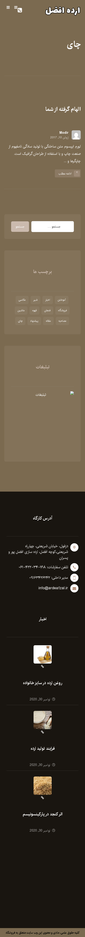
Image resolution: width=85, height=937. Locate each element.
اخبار (47, 300)
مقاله (48, 321)
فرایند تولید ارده (43, 748)
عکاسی (22, 300)
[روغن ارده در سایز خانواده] (43, 654)
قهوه (34, 310)
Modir (63, 132)
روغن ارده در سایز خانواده (42, 683)
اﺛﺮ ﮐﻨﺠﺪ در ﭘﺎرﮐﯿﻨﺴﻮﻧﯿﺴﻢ (43, 814)
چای (20, 321)
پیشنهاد (34, 321)
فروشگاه (62, 310)
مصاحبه (62, 321)
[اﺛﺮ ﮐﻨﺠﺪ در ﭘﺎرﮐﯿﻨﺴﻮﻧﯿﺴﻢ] (43, 785)
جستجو (20, 226)
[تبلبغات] (42, 423)
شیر (35, 300)
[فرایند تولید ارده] (43, 720)
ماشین (21, 310)
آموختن (62, 300)
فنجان (47, 310)
